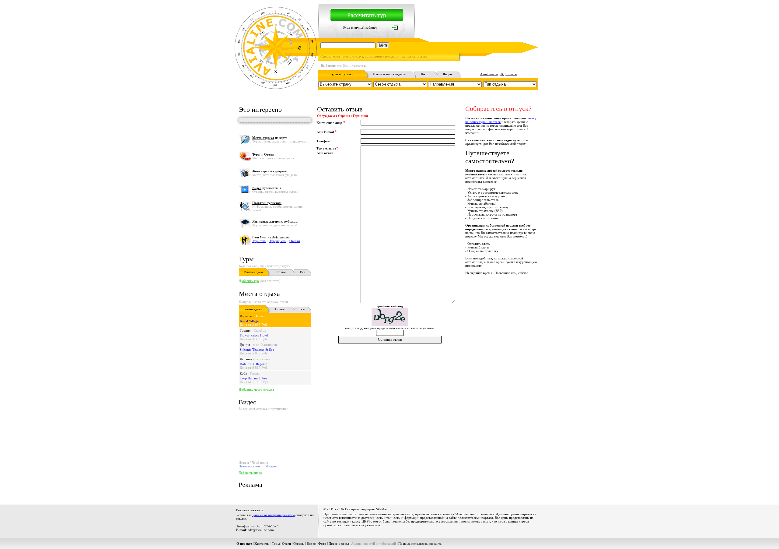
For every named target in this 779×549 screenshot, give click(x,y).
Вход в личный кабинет (360, 27)
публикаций (387, 543)
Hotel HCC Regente (253, 364)
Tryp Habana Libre (253, 378)
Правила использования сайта (420, 543)
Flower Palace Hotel (254, 335)
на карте (269, 137)
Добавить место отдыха (256, 389)
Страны (298, 543)
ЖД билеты (508, 74)
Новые (281, 272)
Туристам (259, 241)
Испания (246, 359)
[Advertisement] (427, 358)
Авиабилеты (489, 74)
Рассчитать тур (366, 15)
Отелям (294, 241)
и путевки (341, 74)
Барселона (262, 359)
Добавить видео (250, 472)
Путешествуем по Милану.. (258, 466)
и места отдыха (389, 74)
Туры (246, 259)
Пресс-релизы (339, 543)
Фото (322, 543)
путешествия (266, 188)
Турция (245, 330)
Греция (245, 345)
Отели (286, 543)
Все (302, 272)
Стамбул (259, 330)
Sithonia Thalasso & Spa (257, 349)
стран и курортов (269, 171)
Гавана (255, 373)
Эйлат (259, 316)
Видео (311, 543)
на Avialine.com (271, 237)
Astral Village (249, 321)
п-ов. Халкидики (265, 345)
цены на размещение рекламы (273, 515)
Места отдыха (259, 293)
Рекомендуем (253, 272)
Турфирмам (277, 241)
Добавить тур (249, 281)
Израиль (246, 316)
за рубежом (275, 221)
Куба (243, 373)
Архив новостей (363, 543)
